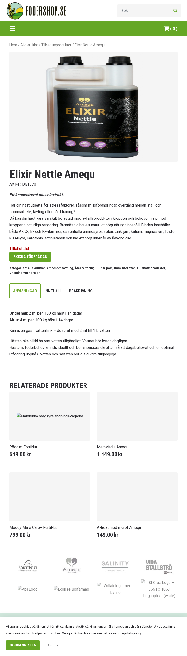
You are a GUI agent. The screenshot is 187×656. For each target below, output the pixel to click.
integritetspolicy (129, 633)
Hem (13, 45)
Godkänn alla (23, 645)
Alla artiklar (29, 45)
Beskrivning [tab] (81, 291)
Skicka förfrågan (30, 256)
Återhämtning (85, 268)
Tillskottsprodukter (56, 45)
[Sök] (175, 10)
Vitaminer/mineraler (24, 273)
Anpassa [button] (54, 645)
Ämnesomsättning (60, 268)
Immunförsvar (124, 268)
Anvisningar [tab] (25, 291)
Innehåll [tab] (53, 291)
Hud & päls (104, 268)
